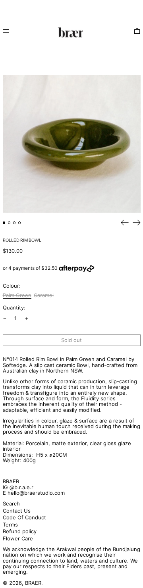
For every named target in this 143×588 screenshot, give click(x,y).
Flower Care (18, 538)
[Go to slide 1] (4, 222)
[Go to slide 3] (14, 222)
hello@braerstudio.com (36, 493)
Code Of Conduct (24, 517)
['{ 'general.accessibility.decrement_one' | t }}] (4, 318)
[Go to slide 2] (9, 222)
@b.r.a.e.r (21, 487)
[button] (137, 31)
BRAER (11, 481)
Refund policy (20, 531)
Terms (10, 524)
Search (11, 503)
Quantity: (14, 307)
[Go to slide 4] (19, 222)
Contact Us (17, 510)
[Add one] (26, 318)
